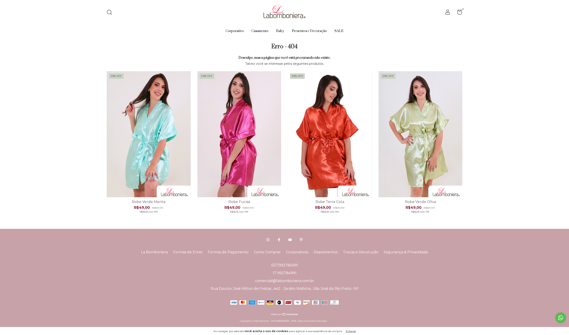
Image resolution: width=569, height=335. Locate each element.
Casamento (259, 31)
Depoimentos (326, 252)
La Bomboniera (154, 252)
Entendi (351, 331)
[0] (458, 13)
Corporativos (297, 252)
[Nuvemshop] (285, 315)
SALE (339, 31)
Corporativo (235, 31)
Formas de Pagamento (228, 252)
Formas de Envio (187, 252)
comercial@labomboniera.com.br (284, 281)
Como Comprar (267, 252)
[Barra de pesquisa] (111, 13)
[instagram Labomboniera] (268, 240)
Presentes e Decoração (309, 31)
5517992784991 (284, 265)
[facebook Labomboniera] (279, 240)
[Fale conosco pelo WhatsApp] (561, 318)
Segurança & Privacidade (406, 252)
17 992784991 (285, 273)
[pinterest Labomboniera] (301, 240)
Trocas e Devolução (360, 252)
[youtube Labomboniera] (290, 240)
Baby (280, 31)
